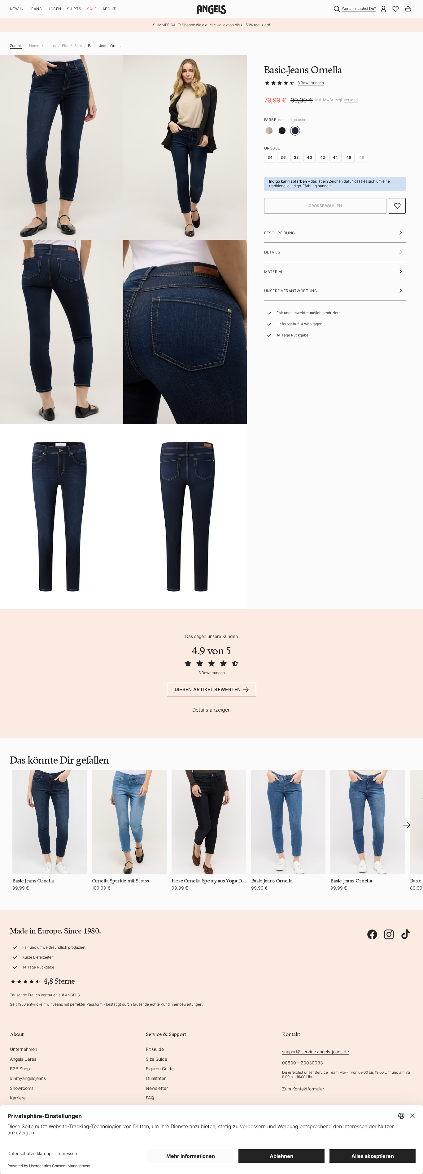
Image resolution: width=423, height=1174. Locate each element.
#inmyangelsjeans (28, 1078)
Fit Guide (155, 1049)
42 (322, 157)
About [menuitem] (109, 9)
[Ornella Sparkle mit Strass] (129, 822)
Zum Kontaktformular (303, 1088)
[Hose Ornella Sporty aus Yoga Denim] (209, 822)
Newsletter (157, 1088)
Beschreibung (279, 233)
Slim (78, 46)
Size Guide (156, 1059)
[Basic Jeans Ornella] (49, 822)
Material (274, 271)
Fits (65, 46)
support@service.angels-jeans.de (315, 1051)
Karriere (18, 1097)
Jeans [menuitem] (35, 9)
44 (335, 157)
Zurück (16, 45)
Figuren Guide (160, 1068)
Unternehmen (23, 1049)
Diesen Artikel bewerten (208, 689)
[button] (325, 206)
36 (283, 157)
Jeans (51, 46)
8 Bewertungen (311, 82)
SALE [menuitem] (92, 9)
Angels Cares (23, 1059)
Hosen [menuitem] (54, 9)
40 (309, 157)
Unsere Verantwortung (290, 290)
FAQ (150, 1097)
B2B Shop (20, 1068)
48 (361, 157)
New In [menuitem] (17, 9)
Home (34, 46)
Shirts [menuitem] (74, 9)
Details (272, 252)
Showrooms (21, 1088)
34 (270, 157)
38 (296, 157)
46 (348, 157)
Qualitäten (156, 1078)
